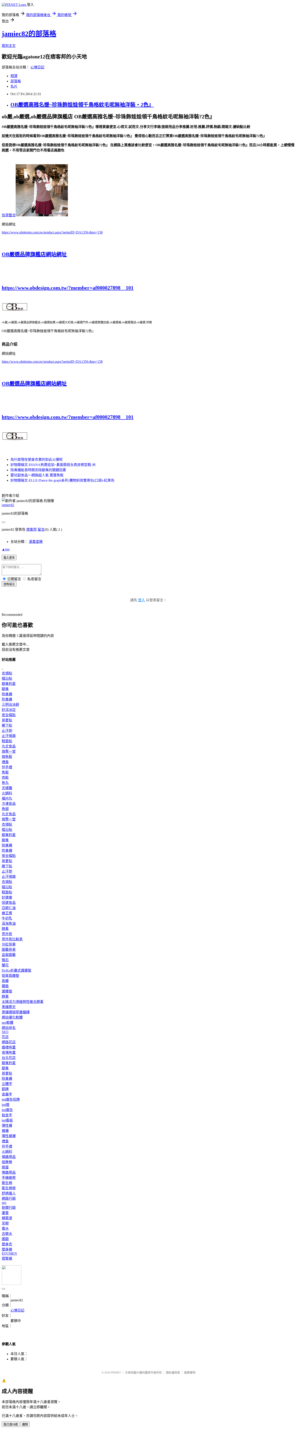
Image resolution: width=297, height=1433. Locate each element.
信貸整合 (9, 215)
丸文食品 (9, 746)
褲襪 (5, 1131)
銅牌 (5, 1089)
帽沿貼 (7, 678)
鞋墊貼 (7, 741)
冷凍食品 (9, 803)
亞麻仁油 (9, 908)
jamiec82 (8, 505)
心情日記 (37, 67)
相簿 (13, 76)
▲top (6, 549)
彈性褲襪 (9, 1136)
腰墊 (5, 986)
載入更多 (9, 557)
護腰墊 (7, 991)
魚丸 (5, 783)
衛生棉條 (9, 1188)
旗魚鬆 (7, 757)
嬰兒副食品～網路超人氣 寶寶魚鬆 (36, 475)
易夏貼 (7, 720)
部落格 (15, 81)
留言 (41, 529)
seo (4, 1202)
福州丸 (7, 798)
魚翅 (5, 809)
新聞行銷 (9, 1207)
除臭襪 (7, 694)
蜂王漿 (7, 913)
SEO (5, 1032)
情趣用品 (9, 1157)
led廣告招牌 (11, 1099)
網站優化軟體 (12, 1017)
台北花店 (9, 1058)
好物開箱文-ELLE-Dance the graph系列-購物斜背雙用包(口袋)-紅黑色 (62, 480)
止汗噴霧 (9, 736)
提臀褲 (7, 1258)
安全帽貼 (9, 715)
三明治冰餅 (10, 704)
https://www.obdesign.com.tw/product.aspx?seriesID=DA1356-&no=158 (52, 232)
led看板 (7, 1120)
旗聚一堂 (9, 751)
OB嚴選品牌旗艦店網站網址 (34, 254)
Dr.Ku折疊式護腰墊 (16, 970)
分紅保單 (9, 944)
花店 (5, 1037)
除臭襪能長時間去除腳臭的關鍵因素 (38, 470)
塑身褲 (7, 1249)
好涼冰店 (9, 710)
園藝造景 (9, 949)
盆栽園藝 (9, 955)
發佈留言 (9, 584)
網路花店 (9, 1042)
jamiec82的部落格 (29, 34)
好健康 (7, 897)
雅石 (5, 960)
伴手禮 (7, 767)
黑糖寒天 (9, 1007)
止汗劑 (7, 730)
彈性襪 (7, 1125)
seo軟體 (7, 1022)
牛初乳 (7, 918)
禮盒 (5, 762)
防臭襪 (7, 699)
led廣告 (7, 1110)
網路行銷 (9, 1198)
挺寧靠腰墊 (10, 975)
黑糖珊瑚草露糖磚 (16, 1012)
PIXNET (116, 1372)
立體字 (7, 1084)
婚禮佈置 (9, 1047)
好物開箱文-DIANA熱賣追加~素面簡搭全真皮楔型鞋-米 (53, 465)
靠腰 (5, 981)
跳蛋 (5, 1167)
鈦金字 (7, 1115)
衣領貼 (7, 673)
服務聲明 (189, 1372)
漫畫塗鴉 (36, 541)
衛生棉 (7, 1183)
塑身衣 (7, 1244)
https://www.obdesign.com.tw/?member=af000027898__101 (67, 288)
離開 (25, 1424)
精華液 (7, 1218)
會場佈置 (9, 1052)
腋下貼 (7, 725)
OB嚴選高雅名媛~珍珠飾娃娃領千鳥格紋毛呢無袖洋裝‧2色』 (82, 105)
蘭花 (5, 965)
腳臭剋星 (9, 684)
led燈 (5, 1105)
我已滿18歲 (10, 1424)
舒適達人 (9, 1193)
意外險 (7, 934)
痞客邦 (31, 529)
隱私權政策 (173, 1372)
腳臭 (5, 689)
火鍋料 (7, 793)
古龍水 (7, 1234)
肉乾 (5, 777)
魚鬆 (5, 772)
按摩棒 (7, 1162)
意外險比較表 (12, 939)
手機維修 (9, 1178)
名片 (13, 86)
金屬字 (7, 1094)
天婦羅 (7, 788)
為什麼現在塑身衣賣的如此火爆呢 (36, 459)
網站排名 (9, 1028)
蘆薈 (5, 1213)
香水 (5, 1228)
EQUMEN (9, 1253)
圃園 (5, 1239)
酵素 (5, 929)
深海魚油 (9, 923)
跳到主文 (9, 46)
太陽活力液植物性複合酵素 (22, 1002)
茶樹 (5, 1223)
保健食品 (9, 903)
